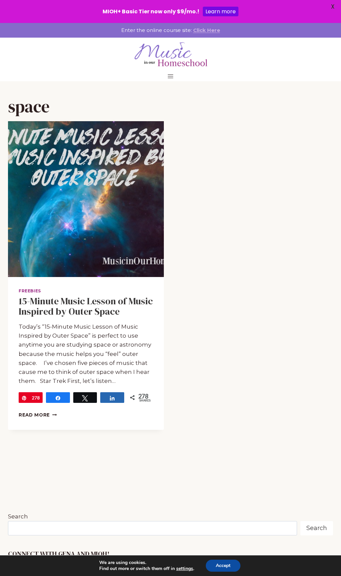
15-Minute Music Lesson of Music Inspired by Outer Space (86, 306)
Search (18, 516)
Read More (38, 415)
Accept (223, 565)
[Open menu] (171, 76)
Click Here (206, 30)
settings (184, 569)
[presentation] (86, 199)
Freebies (30, 290)
